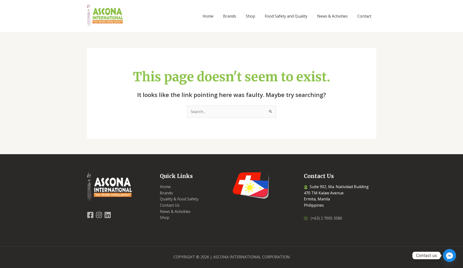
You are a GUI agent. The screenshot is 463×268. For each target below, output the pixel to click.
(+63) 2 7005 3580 (325, 218)
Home (165, 186)
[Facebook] (90, 214)
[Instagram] (98, 214)
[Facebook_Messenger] (449, 255)
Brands (166, 193)
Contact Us (170, 205)
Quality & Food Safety (179, 199)
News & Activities (175, 211)
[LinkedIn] (107, 214)
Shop (164, 217)
